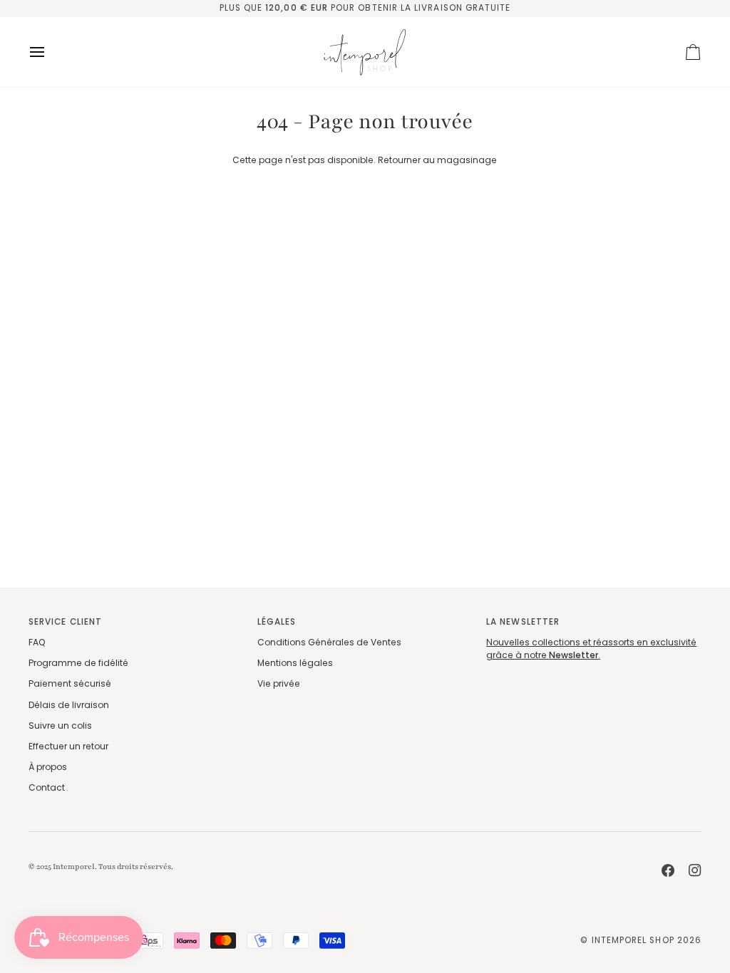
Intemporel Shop (633, 940)
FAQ (37, 642)
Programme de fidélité (78, 663)
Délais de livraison (69, 705)
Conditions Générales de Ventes (329, 642)
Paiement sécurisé (70, 683)
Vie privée (278, 683)
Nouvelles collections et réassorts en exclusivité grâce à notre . (591, 648)
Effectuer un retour (68, 746)
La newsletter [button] (523, 622)
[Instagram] (695, 870)
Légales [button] (276, 622)
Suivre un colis (60, 725)
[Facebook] (668, 870)
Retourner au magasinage (437, 160)
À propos (48, 767)
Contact (47, 787)
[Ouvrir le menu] (50, 52)
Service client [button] (65, 622)
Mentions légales (295, 663)
